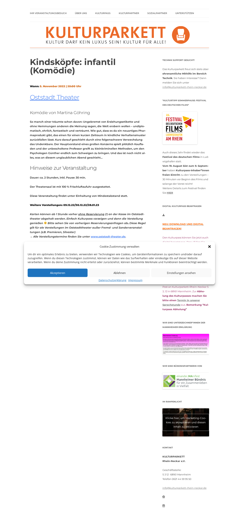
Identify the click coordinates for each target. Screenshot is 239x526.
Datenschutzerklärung (112, 280)
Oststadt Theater (54, 97)
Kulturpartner (129, 13)
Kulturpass (103, 13)
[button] (209, 246)
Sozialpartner (157, 13)
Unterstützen (184, 13)
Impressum (135, 280)
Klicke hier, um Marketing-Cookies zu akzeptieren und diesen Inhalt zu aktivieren (185, 422)
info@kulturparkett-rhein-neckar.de (184, 87)
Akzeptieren (57, 273)
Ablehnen (120, 273)
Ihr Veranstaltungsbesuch (48, 13)
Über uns (81, 13)
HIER (170, 192)
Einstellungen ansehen (181, 273)
